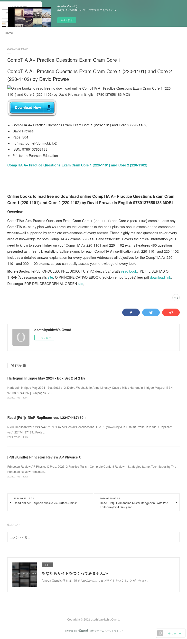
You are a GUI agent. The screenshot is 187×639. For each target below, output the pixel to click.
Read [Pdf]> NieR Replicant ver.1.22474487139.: (46, 417)
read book (129, 271)
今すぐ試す (67, 20)
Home (9, 33)
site (50, 277)
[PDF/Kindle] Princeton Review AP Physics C (44, 457)
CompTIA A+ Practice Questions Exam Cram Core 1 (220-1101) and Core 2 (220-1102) (77, 165)
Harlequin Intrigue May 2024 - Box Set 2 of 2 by (46, 378)
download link (160, 277)
